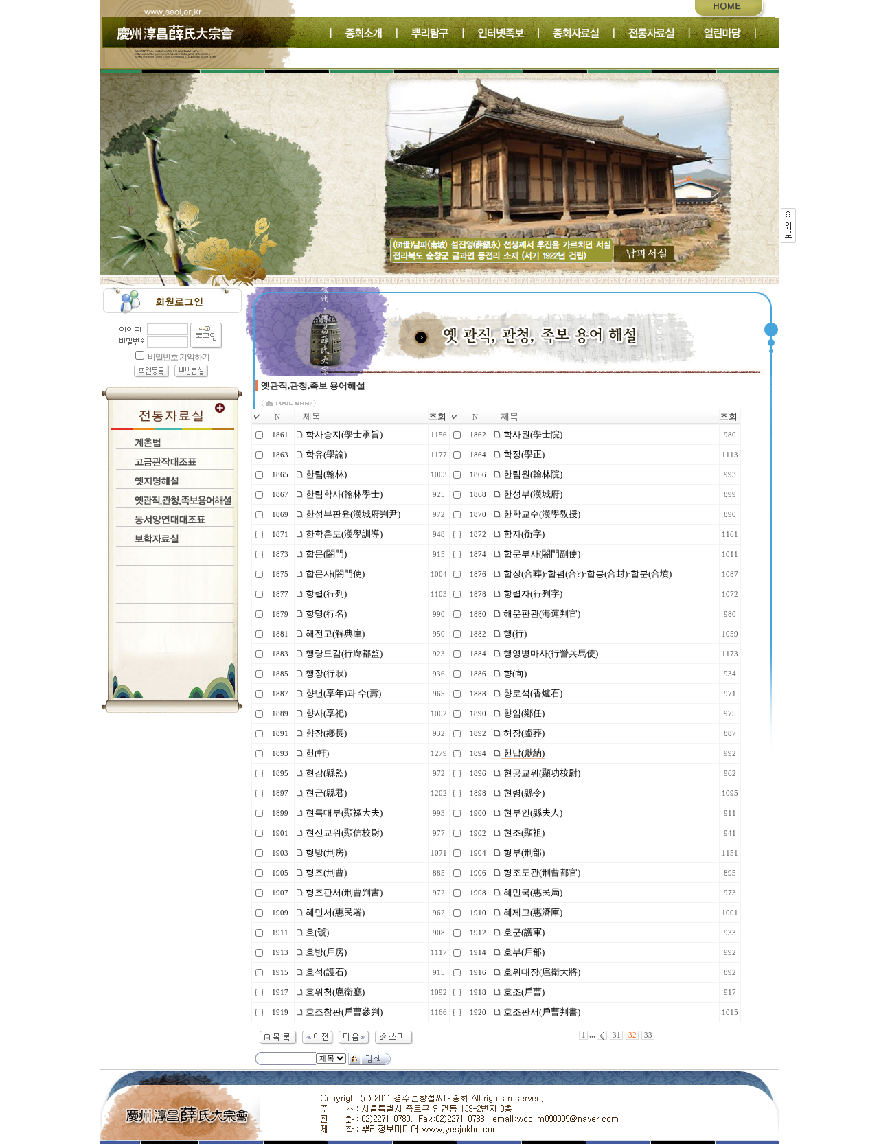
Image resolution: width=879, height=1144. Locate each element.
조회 (437, 416)
